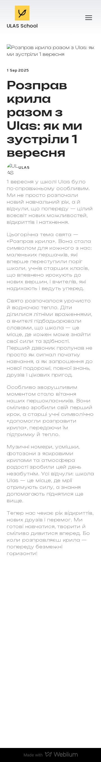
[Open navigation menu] (88, 17)
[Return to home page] (22, 13)
